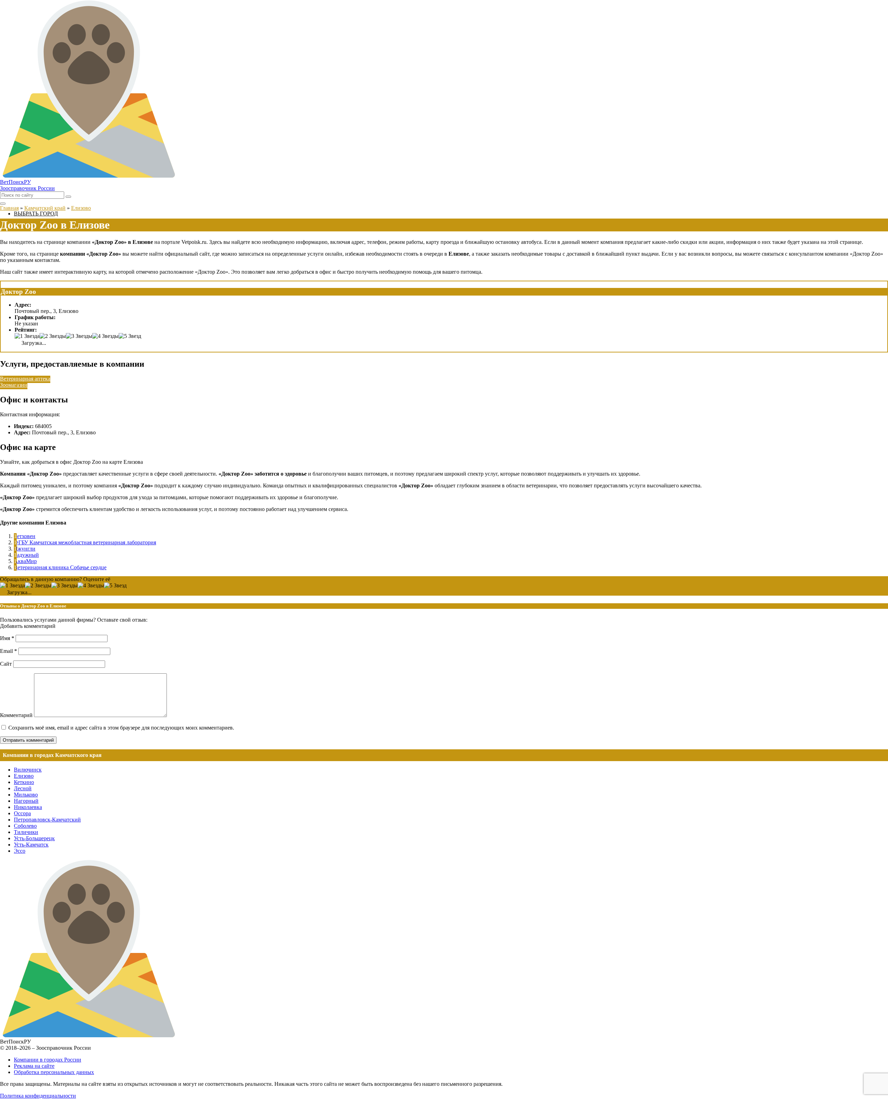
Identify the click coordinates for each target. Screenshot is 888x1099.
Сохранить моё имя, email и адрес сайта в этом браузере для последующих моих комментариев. (121, 728)
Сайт (6, 664)
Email (8, 651)
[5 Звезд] (130, 336)
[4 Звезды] (105, 336)
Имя (7, 638)
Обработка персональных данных (54, 1072)
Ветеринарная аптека (25, 379)
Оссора (22, 813)
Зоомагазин (13, 385)
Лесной (23, 788)
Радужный (26, 555)
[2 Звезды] (53, 336)
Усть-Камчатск (31, 844)
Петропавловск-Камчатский (47, 820)
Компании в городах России (47, 1060)
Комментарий (16, 715)
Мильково (26, 795)
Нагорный (26, 801)
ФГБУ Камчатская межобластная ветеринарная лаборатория (85, 542)
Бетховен (24, 536)
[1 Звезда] (27, 336)
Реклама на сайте (34, 1066)
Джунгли (24, 549)
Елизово (24, 776)
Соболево (25, 826)
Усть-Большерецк (34, 838)
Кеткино (24, 782)
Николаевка (28, 807)
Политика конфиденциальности (38, 1096)
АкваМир (25, 561)
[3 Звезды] (79, 336)
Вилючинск (28, 770)
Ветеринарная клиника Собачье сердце (60, 567)
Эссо (19, 851)
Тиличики (26, 832)
